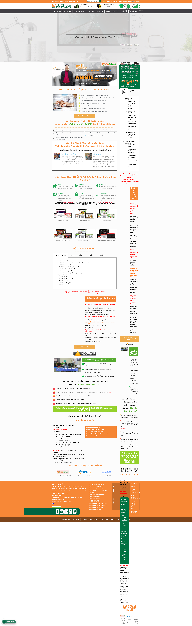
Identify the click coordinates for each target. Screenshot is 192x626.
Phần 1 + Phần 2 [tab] (60, 255)
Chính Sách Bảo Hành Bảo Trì (97, 505)
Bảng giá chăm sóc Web (96, 488)
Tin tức (115, 11)
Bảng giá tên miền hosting (96, 494)
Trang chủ (57, 11)
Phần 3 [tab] (72, 255)
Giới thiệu (67, 11)
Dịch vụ (97, 519)
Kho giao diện (79, 11)
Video (108, 11)
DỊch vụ (90, 11)
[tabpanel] (85, 273)
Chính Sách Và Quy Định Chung (98, 503)
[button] (54, 74)
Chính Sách (134, 11)
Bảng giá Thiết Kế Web (96, 486)
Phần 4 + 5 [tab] (82, 255)
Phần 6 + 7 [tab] (92, 255)
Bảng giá (99, 11)
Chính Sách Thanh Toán (96, 507)
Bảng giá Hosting (94, 496)
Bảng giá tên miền (94, 498)
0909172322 (113, 1)
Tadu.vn (110, 392)
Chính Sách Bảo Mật (95, 509)
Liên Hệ (124, 11)
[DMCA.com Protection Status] (56, 507)
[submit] (100, 1)
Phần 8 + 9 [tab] (103, 255)
